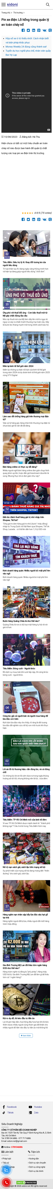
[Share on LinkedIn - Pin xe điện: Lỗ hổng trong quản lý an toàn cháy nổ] (33, 30)
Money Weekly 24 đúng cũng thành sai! (26, 46)
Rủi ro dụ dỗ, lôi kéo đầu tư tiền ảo (19, 1018)
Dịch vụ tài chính (36, 1171)
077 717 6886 (25, 1138)
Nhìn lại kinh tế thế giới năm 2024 (18, 366)
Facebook (12, 1107)
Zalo (35, 1112)
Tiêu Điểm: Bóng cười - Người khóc (19, 668)
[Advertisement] (26, 183)
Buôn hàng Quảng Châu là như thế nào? (21, 621)
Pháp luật (7, 1158)
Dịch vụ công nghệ (37, 1167)
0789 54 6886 (11, 1138)
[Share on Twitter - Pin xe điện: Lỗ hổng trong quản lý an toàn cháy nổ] (27, 30)
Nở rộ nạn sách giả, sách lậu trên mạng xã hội (24, 867)
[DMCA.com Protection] (26, 1182)
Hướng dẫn (34, 1158)
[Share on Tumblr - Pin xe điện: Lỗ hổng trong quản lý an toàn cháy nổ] (49, 30)
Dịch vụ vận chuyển (37, 1163)
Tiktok (10, 1112)
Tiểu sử (6, 1163)
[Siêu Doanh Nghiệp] (13, 4)
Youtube (37, 1107)
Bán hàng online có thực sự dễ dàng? (20, 467)
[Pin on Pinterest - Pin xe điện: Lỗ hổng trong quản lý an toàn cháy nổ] (38, 30)
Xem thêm (26, 1036)
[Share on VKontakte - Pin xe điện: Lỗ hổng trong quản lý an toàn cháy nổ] (43, 30)
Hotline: (13, 1147)
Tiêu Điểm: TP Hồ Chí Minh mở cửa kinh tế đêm (25, 819)
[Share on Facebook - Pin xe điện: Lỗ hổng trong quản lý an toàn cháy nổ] (22, 30)
